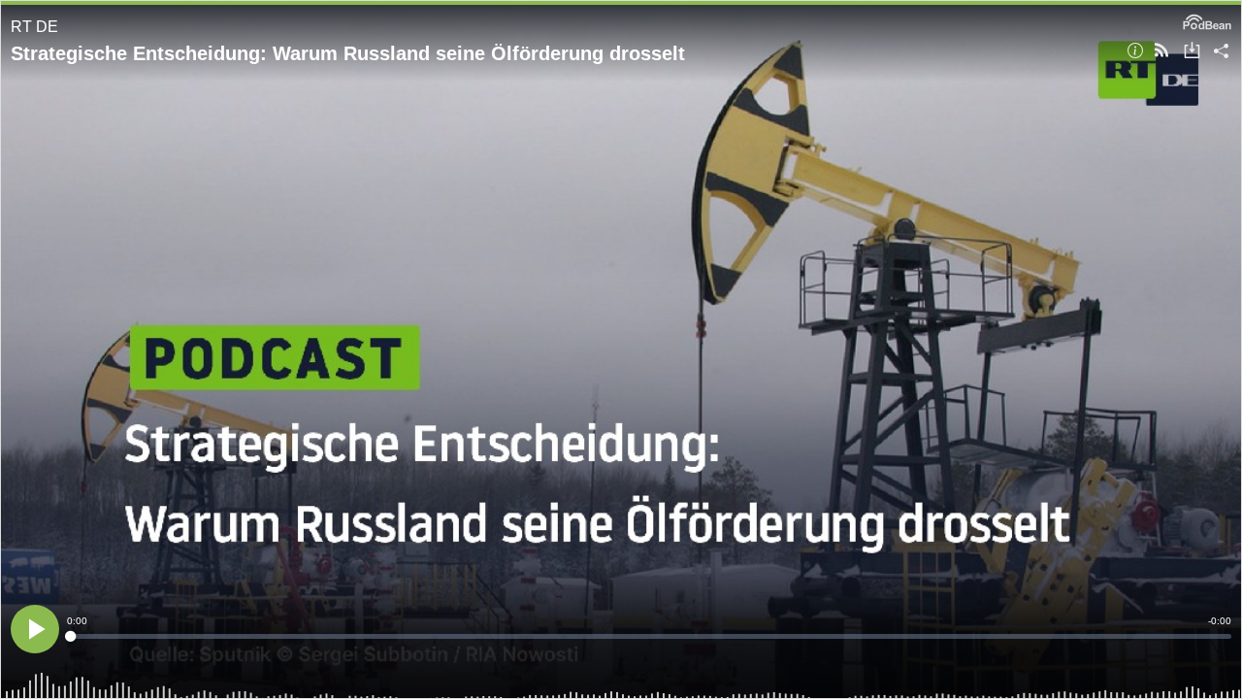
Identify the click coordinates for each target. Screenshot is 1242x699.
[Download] (1192, 52)
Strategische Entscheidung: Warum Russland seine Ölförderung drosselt (348, 53)
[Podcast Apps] (1161, 52)
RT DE (34, 26)
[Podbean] (1207, 20)
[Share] (1221, 52)
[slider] (649, 636)
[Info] (1135, 52)
